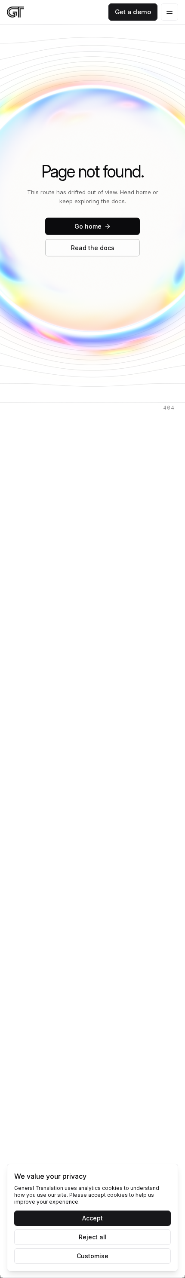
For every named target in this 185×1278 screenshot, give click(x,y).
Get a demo (133, 12)
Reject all (93, 1237)
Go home (88, 226)
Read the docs (92, 247)
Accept (92, 1218)
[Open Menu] (169, 12)
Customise (92, 1256)
